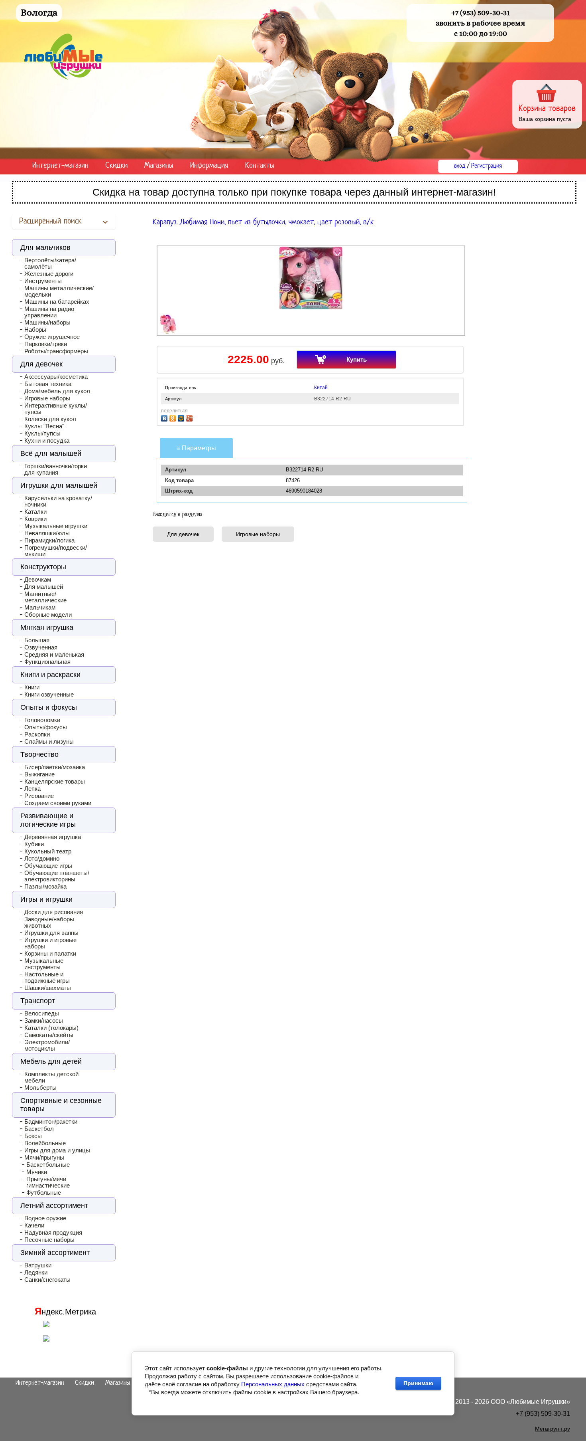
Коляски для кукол (50, 419)
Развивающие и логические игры (48, 820)
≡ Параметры (196, 448)
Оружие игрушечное (52, 337)
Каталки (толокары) (51, 1028)
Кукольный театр (47, 851)
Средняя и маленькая (54, 654)
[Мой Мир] (182, 417)
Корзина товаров (547, 108)
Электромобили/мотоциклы (47, 1045)
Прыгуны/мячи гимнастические (48, 1182)
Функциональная (47, 662)
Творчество (39, 754)
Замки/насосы (43, 1020)
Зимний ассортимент (55, 1253)
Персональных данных (273, 1384)
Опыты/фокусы (45, 727)
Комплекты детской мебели (51, 1077)
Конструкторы (43, 567)
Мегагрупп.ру (552, 1428)
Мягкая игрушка (46, 627)
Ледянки (35, 1272)
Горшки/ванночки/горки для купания (55, 469)
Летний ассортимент (54, 1205)
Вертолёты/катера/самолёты (50, 263)
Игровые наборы (258, 534)
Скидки (116, 166)
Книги (31, 687)
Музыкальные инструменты (43, 964)
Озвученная (40, 647)
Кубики (34, 844)
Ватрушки (37, 1265)
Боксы (33, 1136)
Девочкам (37, 579)
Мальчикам (39, 607)
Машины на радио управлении (49, 312)
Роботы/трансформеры (56, 351)
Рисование (39, 796)
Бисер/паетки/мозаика (54, 767)
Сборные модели (48, 615)
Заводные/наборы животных (49, 922)
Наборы (35, 330)
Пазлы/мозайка (45, 886)
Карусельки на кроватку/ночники (58, 501)
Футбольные (43, 1193)
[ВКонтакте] (165, 417)
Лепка (32, 789)
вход (459, 166)
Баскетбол (39, 1129)
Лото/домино (41, 858)
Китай (321, 387)
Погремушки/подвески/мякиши (55, 550)
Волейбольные (45, 1143)
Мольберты (40, 1088)
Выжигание (39, 774)
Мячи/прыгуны (44, 1157)
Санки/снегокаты (47, 1280)
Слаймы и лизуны (49, 741)
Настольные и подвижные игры (47, 977)
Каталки (35, 512)
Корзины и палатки (50, 953)
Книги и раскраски (50, 675)
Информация (209, 166)
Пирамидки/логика (49, 540)
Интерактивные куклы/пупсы (55, 408)
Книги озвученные (49, 694)
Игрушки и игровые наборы (50, 943)
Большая (36, 640)
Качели (34, 1225)
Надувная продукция (53, 1232)
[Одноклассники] (173, 417)
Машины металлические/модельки (59, 291)
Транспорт (37, 1001)
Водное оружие (45, 1218)
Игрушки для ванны (51, 933)
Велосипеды (41, 1013)
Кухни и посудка (46, 440)
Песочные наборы (49, 1240)
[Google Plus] (190, 417)
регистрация (486, 166)
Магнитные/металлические (45, 597)
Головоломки (42, 720)
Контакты (259, 166)
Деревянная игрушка (52, 837)
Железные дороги (48, 274)
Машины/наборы (47, 322)
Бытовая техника (47, 384)
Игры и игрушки (46, 899)
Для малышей (43, 587)
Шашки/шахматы (47, 988)
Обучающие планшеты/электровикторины (56, 876)
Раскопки (37, 734)
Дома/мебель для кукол (57, 391)
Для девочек (183, 534)
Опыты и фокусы (48, 707)
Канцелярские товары (54, 781)
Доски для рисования (53, 912)
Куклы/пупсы (42, 433)
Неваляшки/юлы (47, 533)
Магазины (158, 166)
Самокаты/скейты (48, 1035)
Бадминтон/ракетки (50, 1121)
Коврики (35, 519)
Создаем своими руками (57, 803)
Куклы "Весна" (44, 426)
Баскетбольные (48, 1165)
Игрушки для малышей (58, 485)
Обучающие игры (48, 866)
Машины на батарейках (56, 302)
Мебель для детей (51, 1061)
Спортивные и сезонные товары (61, 1105)
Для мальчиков (45, 247)
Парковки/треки (45, 344)
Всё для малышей (50, 453)
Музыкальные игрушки (55, 526)
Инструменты (43, 281)
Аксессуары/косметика (56, 377)
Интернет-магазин (60, 166)
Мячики (36, 1172)
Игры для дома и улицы (57, 1150)
